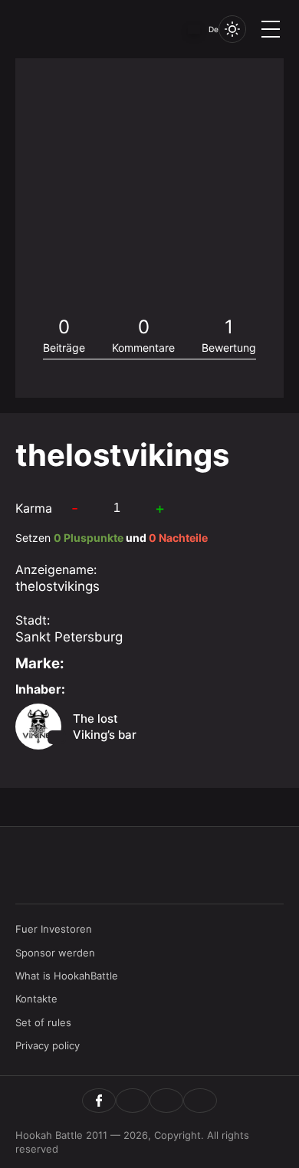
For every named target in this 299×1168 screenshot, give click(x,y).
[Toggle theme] (232, 29)
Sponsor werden (55, 953)
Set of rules (43, 1022)
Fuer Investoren (53, 929)
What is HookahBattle (66, 976)
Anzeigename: (56, 569)
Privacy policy (47, 1045)
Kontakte (36, 998)
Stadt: (32, 620)
